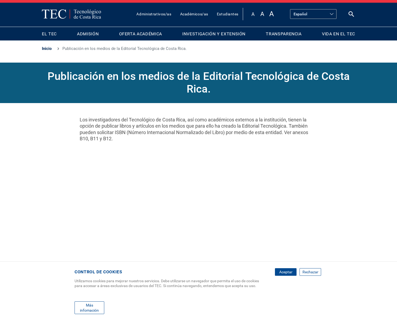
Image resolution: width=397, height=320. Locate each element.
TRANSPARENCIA (283, 33)
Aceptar (285, 272)
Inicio (47, 48)
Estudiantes (227, 14)
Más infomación (89, 307)
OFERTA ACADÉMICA (140, 33)
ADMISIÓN (88, 33)
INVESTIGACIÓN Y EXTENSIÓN (213, 33)
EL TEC (49, 33)
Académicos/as (194, 14)
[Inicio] (71, 14)
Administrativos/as (153, 14)
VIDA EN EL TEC (338, 33)
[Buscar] (351, 15)
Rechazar (310, 272)
